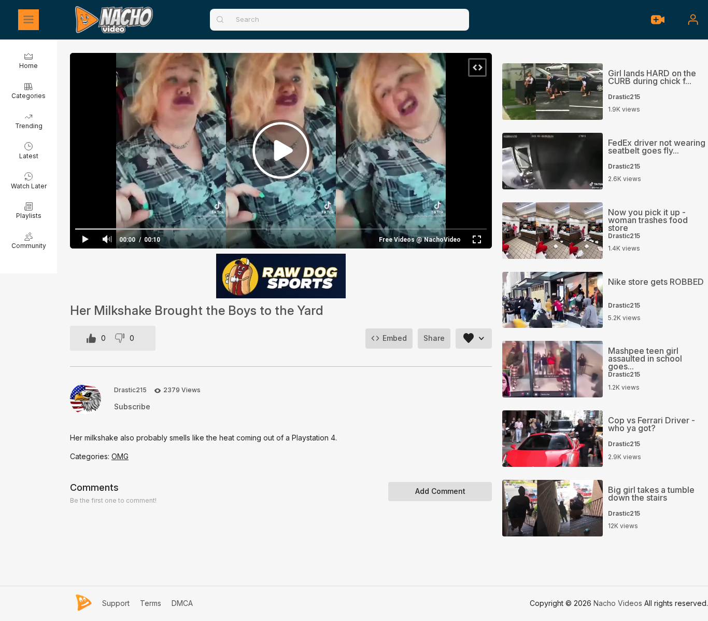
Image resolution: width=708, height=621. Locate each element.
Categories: (90, 456)
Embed (395, 338)
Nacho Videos (617, 603)
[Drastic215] (85, 399)
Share (434, 338)
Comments (94, 487)
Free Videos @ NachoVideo (420, 239)
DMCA (182, 603)
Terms (150, 603)
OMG (120, 456)
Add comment (440, 491)
